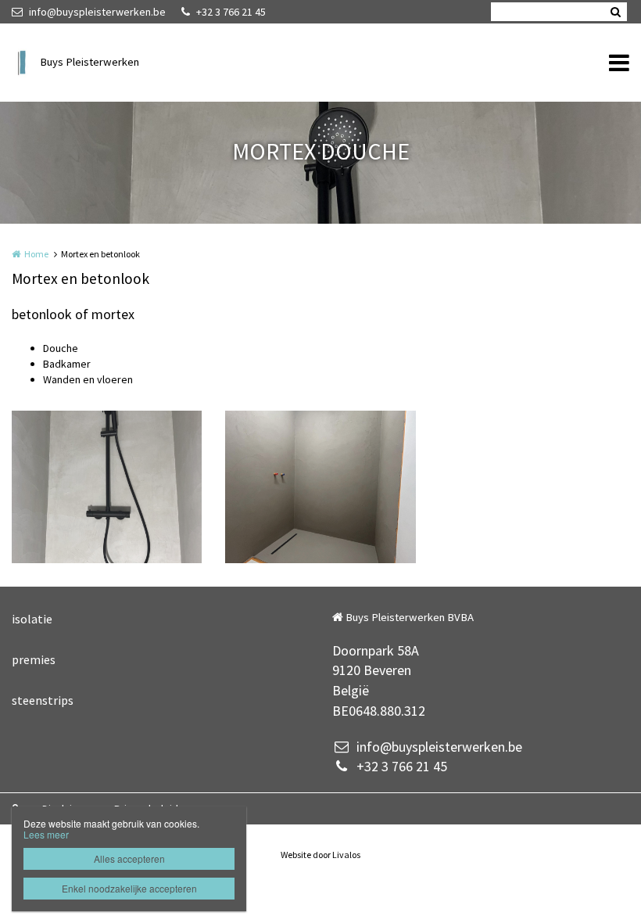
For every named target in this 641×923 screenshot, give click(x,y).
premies (34, 659)
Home (36, 254)
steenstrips (42, 700)
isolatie (32, 619)
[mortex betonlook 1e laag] (320, 487)
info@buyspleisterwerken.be (97, 12)
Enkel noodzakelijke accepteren (129, 888)
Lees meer (46, 834)
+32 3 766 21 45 (231, 12)
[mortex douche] (107, 487)
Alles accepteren (129, 858)
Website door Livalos (320, 854)
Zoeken (615, 11)
